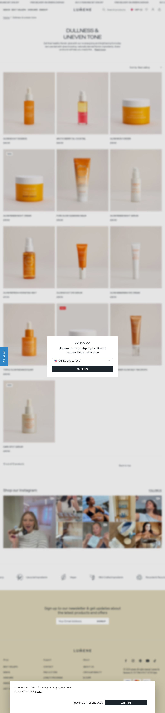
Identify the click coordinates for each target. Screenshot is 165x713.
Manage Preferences (88, 702)
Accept (126, 703)
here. (39, 691)
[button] (4, 356)
